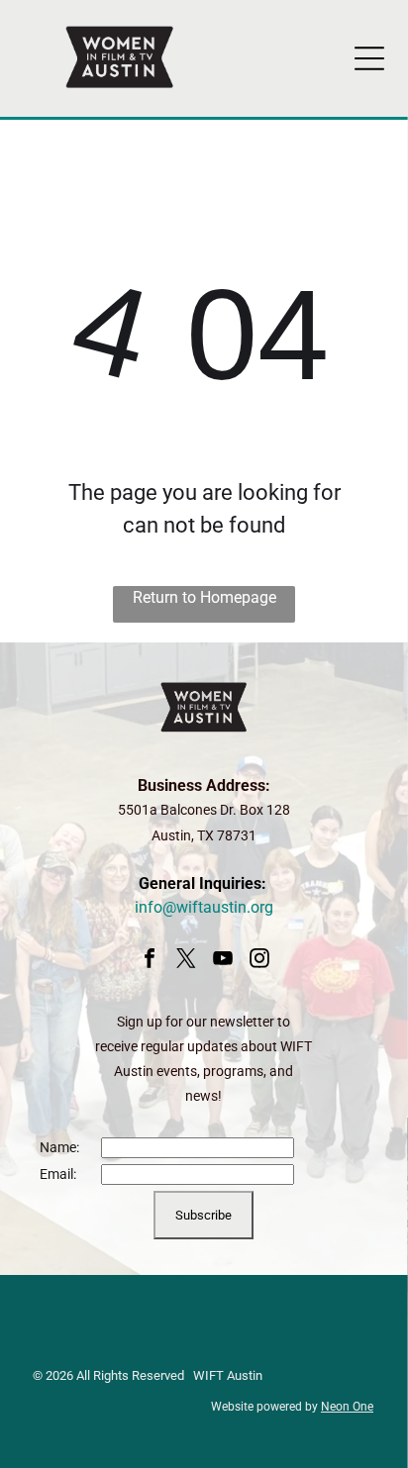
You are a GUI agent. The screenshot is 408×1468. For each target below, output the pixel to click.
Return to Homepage (204, 597)
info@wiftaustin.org (204, 907)
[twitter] (186, 960)
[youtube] (223, 960)
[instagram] (259, 960)
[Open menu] (369, 58)
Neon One (347, 1407)
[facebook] (149, 960)
